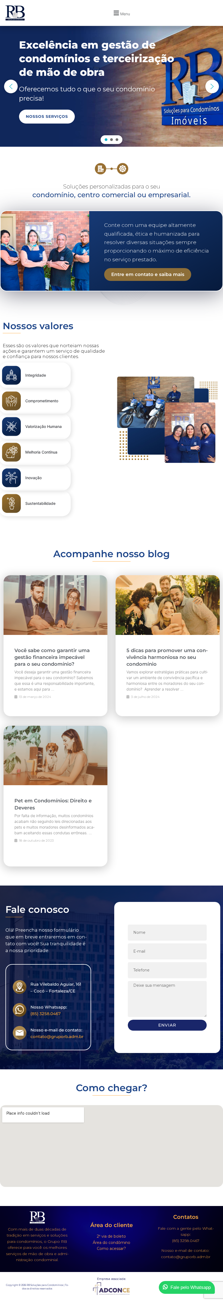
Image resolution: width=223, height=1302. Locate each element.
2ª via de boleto (111, 1236)
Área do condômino (111, 1242)
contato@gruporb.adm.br (56, 1036)
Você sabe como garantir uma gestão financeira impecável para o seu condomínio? (52, 657)
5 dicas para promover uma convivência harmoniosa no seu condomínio (167, 657)
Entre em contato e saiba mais (147, 274)
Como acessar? (111, 1248)
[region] (111, 86)
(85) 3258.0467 (45, 1013)
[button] (121, 13)
